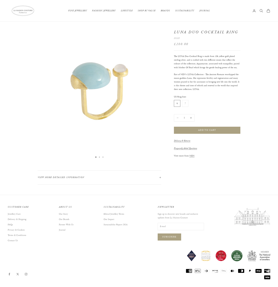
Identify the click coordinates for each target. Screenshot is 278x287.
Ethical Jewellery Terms (114, 214)
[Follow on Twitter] (17, 274)
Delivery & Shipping (17, 219)
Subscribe (169, 237)
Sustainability (184, 10)
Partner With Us (66, 224)
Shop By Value (147, 10)
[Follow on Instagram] (26, 274)
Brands (165, 10)
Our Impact (109, 219)
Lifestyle (127, 10)
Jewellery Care (14, 214)
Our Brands (64, 219)
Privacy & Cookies (16, 229)
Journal (204, 10)
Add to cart (207, 130)
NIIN (177, 38)
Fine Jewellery (77, 10)
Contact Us (13, 240)
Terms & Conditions (17, 235)
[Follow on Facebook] (9, 274)
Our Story (63, 214)
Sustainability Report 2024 (115, 224)
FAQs (10, 224)
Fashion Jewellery (104, 10)
